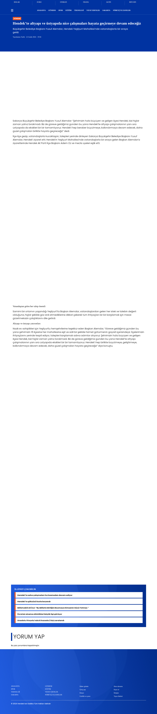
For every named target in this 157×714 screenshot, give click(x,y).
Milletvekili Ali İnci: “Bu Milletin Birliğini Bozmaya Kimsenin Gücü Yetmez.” (53, 608)
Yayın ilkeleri (118, 696)
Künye (82, 693)
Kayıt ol (116, 689)
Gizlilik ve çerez (85, 696)
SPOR (60, 10)
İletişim (116, 693)
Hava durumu (118, 686)
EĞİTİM (68, 10)
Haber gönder (84, 686)
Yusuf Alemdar (49, 576)
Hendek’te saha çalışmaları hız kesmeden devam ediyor (44, 595)
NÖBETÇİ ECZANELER (121, 10)
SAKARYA (106, 10)
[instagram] (82, 677)
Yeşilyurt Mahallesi (31, 576)
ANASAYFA (41, 10)
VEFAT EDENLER (93, 10)
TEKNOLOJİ (79, 10)
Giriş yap (83, 689)
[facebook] (67, 677)
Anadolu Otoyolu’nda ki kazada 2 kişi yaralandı (40, 620)
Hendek (17, 576)
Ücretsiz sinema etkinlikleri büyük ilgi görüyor (39, 614)
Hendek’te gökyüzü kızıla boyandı (34, 601)
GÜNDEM (52, 10)
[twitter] (75, 677)
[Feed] (90, 677)
